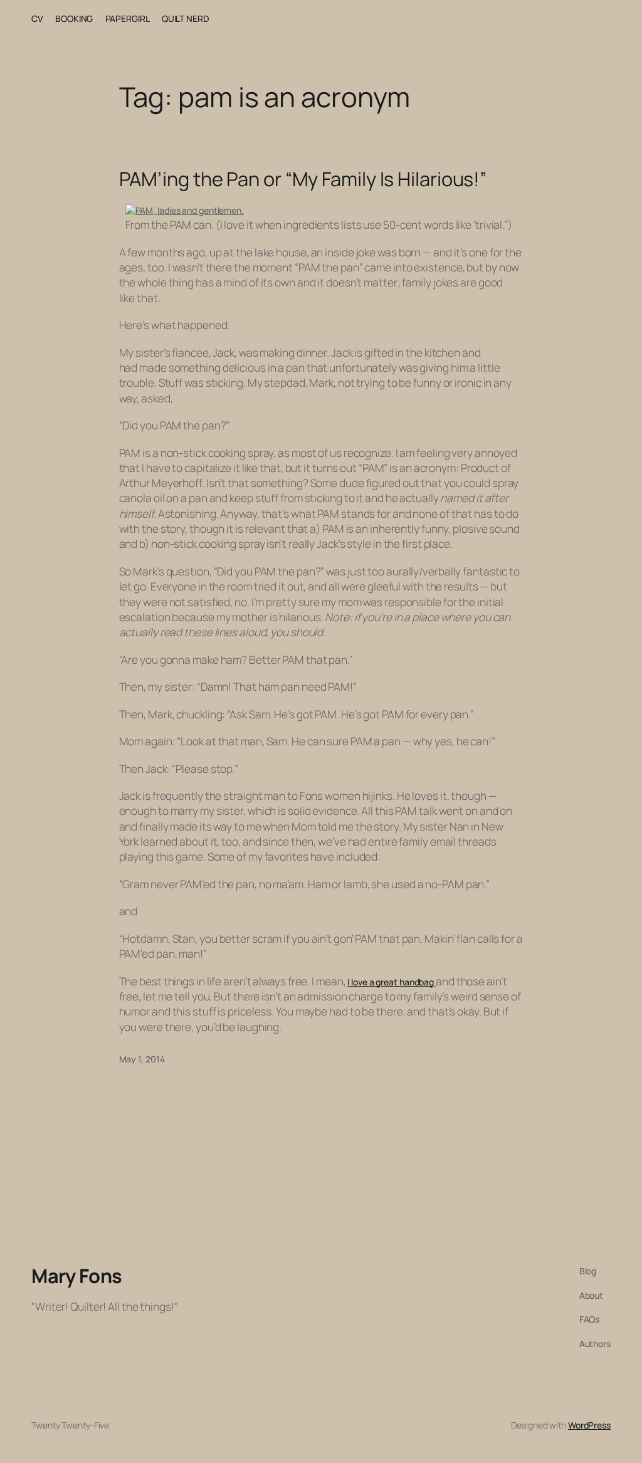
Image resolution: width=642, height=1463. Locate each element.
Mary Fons (76, 1275)
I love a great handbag (391, 982)
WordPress (589, 1425)
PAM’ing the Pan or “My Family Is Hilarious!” (303, 179)
